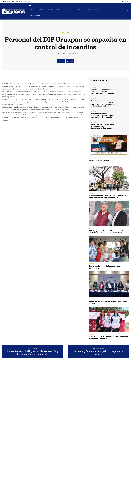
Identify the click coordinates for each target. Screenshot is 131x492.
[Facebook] (120, 1)
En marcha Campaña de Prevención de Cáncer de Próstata (107, 267)
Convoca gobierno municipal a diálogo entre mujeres (98, 352)
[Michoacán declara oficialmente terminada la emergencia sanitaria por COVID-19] (109, 178)
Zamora (91, 263)
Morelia (91, 299)
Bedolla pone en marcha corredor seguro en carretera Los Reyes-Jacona (102, 91)
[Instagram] (123, 1)
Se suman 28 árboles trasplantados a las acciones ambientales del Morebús (102, 115)
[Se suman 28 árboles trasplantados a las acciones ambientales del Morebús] (121, 114)
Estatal (93, 87)
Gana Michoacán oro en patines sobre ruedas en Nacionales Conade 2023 (108, 338)
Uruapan (65, 32)
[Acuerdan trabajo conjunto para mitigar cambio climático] (109, 284)
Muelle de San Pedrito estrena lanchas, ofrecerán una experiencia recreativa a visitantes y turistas (102, 103)
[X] (125, 1)
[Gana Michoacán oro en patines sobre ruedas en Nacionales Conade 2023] (109, 319)
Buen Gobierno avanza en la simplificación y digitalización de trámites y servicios (102, 127)
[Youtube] (127, 1)
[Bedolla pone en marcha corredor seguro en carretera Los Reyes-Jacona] (121, 90)
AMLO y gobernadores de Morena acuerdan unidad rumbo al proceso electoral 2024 (107, 232)
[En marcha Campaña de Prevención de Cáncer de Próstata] (109, 249)
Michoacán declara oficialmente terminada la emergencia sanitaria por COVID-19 (107, 197)
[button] (128, 11)
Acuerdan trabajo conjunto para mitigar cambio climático (108, 302)
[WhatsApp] (72, 61)
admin (57, 53)
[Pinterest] (68, 61)
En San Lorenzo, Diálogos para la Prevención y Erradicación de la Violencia (32, 352)
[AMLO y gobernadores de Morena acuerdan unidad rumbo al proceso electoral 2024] (109, 213)
